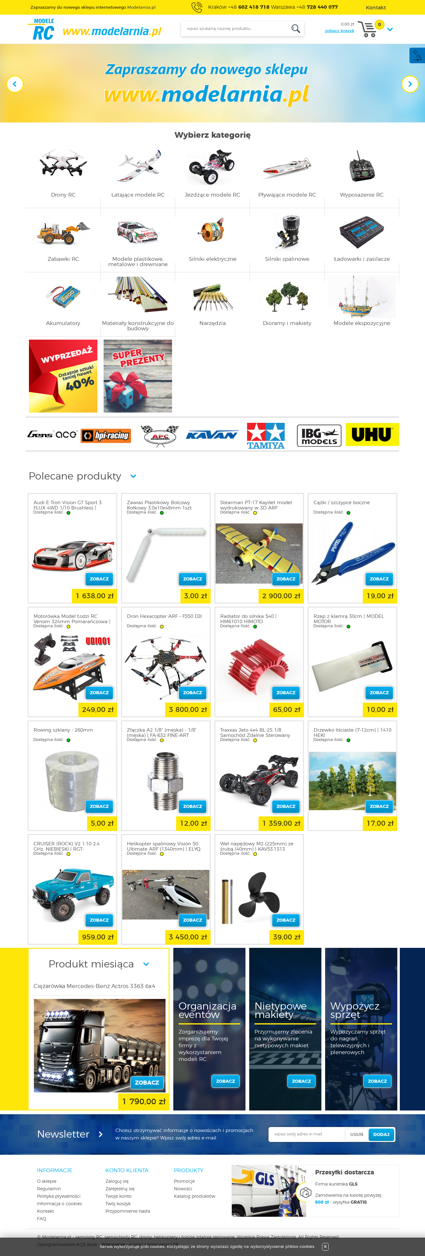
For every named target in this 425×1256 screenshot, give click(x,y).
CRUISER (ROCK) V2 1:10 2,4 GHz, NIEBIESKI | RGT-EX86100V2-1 (67, 849)
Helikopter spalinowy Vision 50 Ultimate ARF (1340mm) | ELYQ (163, 847)
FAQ (41, 1219)
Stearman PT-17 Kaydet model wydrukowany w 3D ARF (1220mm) (256, 508)
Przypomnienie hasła (127, 1211)
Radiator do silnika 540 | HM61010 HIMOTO (248, 619)
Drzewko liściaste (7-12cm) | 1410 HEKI (352, 733)
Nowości (183, 1189)
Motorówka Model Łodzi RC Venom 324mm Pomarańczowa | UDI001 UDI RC (72, 621)
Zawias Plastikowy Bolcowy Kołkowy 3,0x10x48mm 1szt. (160, 505)
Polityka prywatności (59, 1196)
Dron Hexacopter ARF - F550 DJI (164, 616)
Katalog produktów (194, 1196)
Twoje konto (118, 1196)
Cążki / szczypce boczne (342, 502)
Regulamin (49, 1189)
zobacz (225, 1081)
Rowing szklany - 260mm (63, 730)
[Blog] (417, 60)
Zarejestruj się (119, 1189)
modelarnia (94, 29)
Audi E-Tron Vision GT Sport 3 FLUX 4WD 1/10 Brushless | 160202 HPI (68, 508)
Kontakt (45, 1211)
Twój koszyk (118, 1204)
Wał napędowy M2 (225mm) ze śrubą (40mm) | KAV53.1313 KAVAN (256, 849)
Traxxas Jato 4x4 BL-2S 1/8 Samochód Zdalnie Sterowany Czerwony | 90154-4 (255, 735)
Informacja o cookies (59, 1204)
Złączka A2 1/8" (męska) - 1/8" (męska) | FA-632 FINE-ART (162, 733)
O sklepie (46, 1181)
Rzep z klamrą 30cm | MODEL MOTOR (349, 619)
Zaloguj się (116, 1181)
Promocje (184, 1181)
